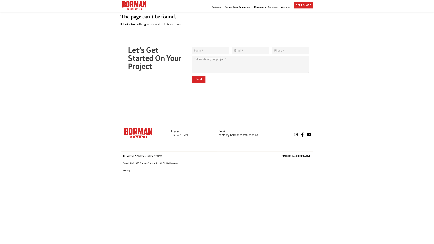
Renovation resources (237, 7)
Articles (285, 7)
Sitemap (127, 170)
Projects (216, 7)
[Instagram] (296, 135)
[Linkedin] (309, 135)
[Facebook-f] (302, 135)
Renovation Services (266, 7)
